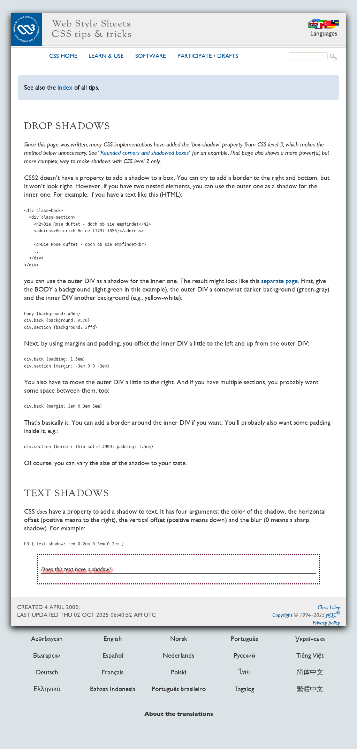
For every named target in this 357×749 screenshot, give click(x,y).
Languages (323, 33)
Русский (244, 655)
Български (47, 655)
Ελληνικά (47, 689)
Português (244, 638)
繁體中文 (310, 689)
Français (112, 672)
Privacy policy (326, 622)
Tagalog (244, 689)
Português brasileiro (179, 689)
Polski (178, 672)
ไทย (244, 672)
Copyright (282, 615)
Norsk (178, 638)
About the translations (178, 714)
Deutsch (47, 672)
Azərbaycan (47, 638)
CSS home (63, 56)
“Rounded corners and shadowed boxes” (144, 152)
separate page (279, 281)
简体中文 (310, 672)
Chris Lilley (329, 607)
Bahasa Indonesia (112, 689)
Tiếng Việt (310, 655)
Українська (310, 638)
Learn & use (106, 56)
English (113, 638)
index (65, 87)
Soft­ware (150, 56)
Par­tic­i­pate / (207, 56)
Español (112, 655)
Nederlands (178, 655)
